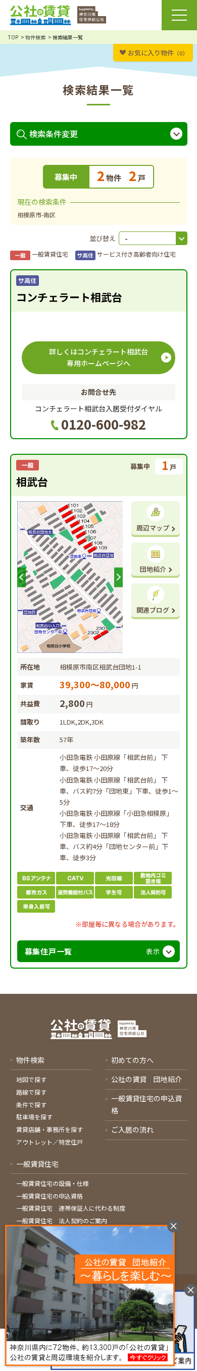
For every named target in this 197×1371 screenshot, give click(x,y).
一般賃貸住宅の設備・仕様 (52, 1183)
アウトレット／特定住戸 (49, 1142)
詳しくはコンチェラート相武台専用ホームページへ (98, 357)
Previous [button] (21, 577)
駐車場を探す (34, 1116)
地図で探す (31, 1079)
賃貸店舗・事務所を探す (49, 1129)
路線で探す (31, 1092)
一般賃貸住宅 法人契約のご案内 (61, 1220)
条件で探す (31, 1104)
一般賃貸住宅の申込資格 (49, 1195)
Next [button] (118, 577)
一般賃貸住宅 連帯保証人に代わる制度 (70, 1208)
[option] (70, 577)
